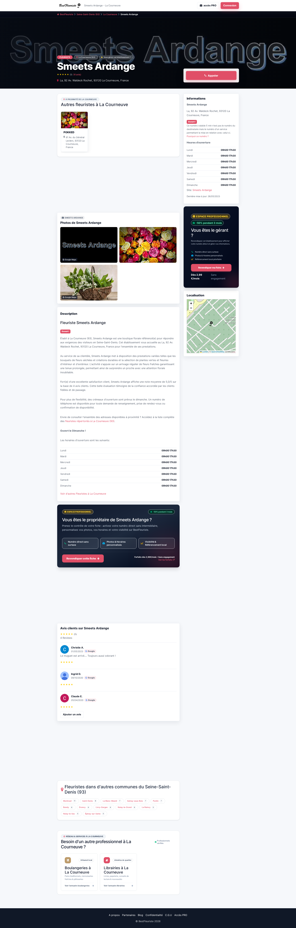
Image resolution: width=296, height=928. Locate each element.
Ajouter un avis (72, 714)
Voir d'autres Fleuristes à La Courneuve (83, 493)
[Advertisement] (118, 184)
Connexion (229, 5)
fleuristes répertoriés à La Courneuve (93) (89, 421)
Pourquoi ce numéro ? (198, 136)
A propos (114, 915)
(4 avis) (77, 74)
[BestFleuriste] (69, 5)
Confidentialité (154, 915)
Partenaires (128, 915)
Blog (140, 915)
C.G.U (168, 915)
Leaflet (205, 351)
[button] (211, 323)
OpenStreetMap (217, 351)
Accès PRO (180, 915)
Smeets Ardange (202, 190)
